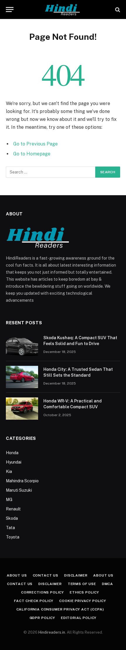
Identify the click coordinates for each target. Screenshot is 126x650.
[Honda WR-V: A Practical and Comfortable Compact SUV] (22, 408)
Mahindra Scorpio (22, 481)
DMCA (107, 584)
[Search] (117, 9)
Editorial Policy (78, 618)
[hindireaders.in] (63, 9)
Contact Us (45, 575)
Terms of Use (82, 584)
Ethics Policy (84, 592)
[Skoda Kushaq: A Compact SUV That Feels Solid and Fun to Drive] (22, 345)
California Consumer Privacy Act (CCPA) (60, 609)
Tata (10, 527)
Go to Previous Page (35, 144)
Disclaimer (75, 575)
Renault (13, 509)
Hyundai (13, 462)
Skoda (12, 518)
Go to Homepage (31, 154)
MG (9, 499)
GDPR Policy (42, 618)
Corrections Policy (42, 592)
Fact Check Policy (33, 601)
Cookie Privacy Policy (82, 601)
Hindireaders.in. (52, 632)
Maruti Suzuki (19, 490)
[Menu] (9, 9)
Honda (12, 452)
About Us (17, 575)
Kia (9, 471)
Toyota (12, 537)
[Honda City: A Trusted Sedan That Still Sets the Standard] (22, 377)
